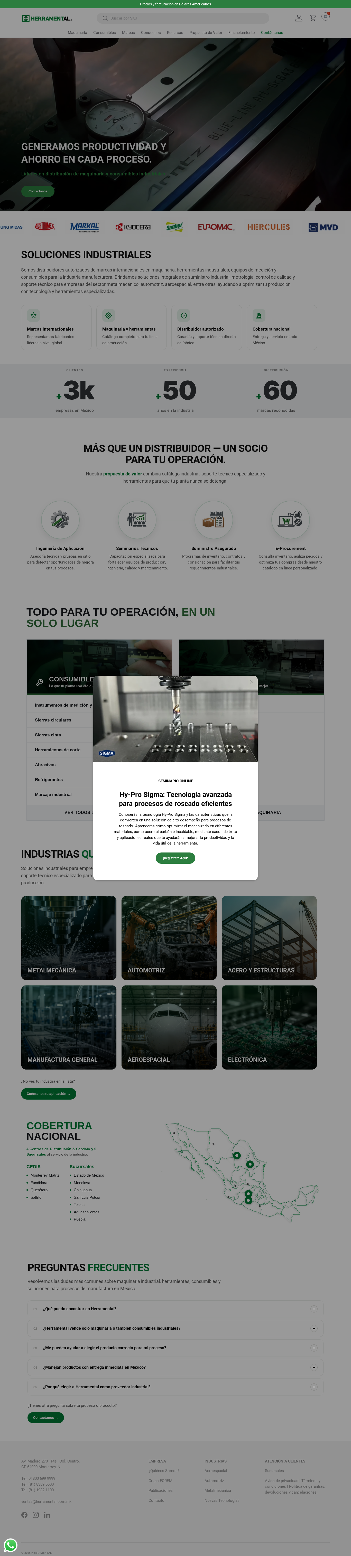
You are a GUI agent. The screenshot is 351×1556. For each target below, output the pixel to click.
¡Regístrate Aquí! (175, 858)
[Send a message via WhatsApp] (11, 1545)
